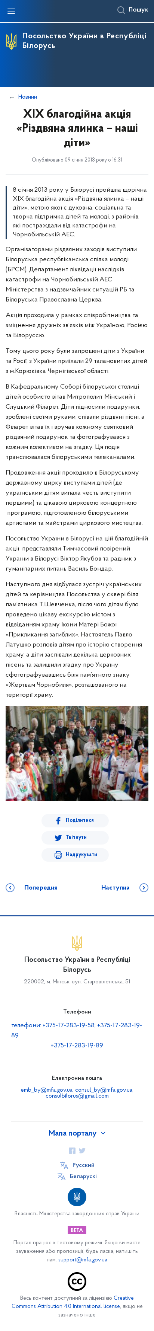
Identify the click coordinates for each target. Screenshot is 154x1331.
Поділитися (80, 820)
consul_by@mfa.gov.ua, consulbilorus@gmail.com (90, 1093)
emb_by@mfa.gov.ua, (48, 1090)
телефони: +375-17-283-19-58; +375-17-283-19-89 (76, 1030)
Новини (27, 97)
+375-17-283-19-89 (77, 1046)
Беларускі (83, 1177)
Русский (84, 1165)
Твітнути (76, 837)
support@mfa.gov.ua (82, 1260)
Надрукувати (81, 855)
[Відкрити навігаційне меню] (11, 11)
